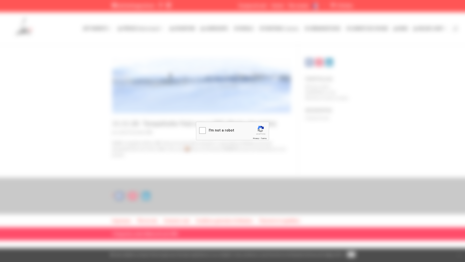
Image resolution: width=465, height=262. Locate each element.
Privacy (256, 138)
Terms (264, 138)
